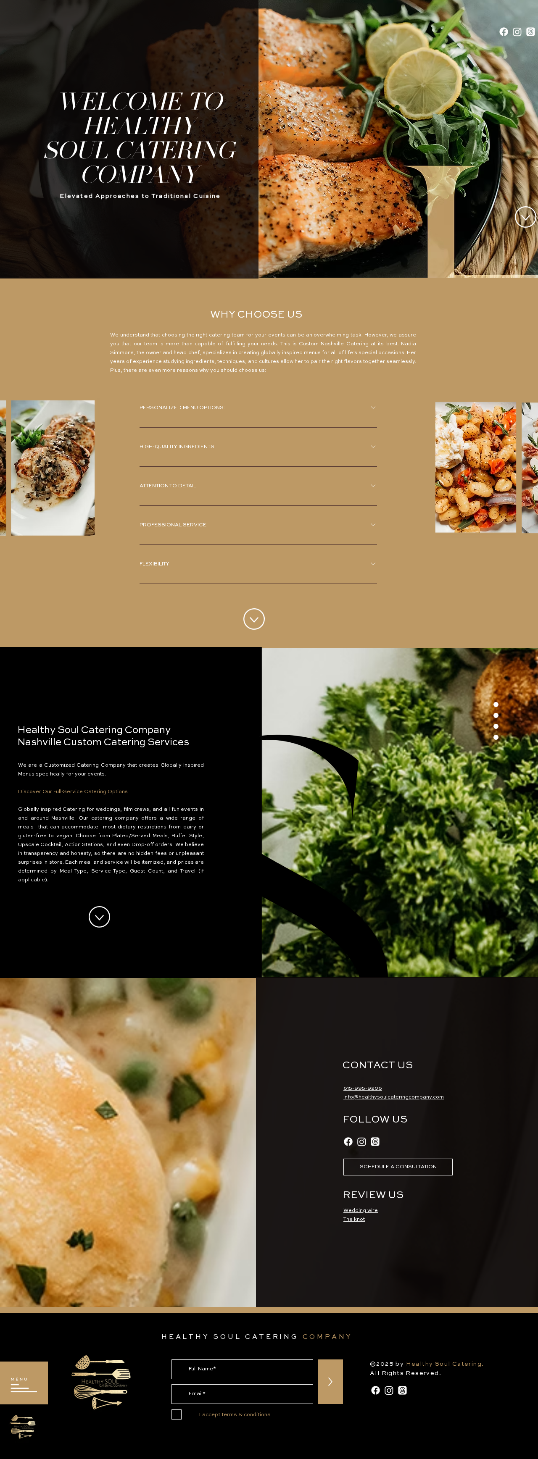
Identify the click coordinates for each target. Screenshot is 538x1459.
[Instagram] (517, 31)
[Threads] (530, 31)
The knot (354, 1219)
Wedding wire (360, 1210)
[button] (24, 1384)
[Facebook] (503, 31)
